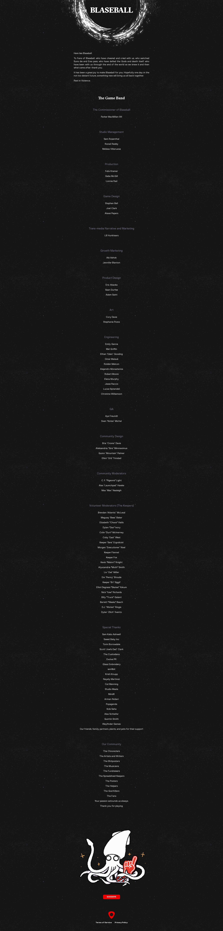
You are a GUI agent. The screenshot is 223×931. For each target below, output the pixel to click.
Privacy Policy (121, 922)
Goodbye (111, 897)
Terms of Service (104, 922)
